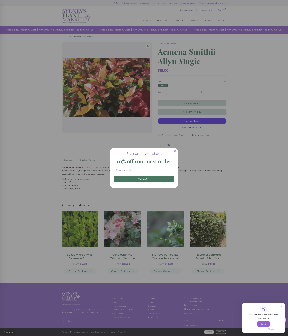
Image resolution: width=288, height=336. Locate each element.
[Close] (175, 151)
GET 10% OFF (144, 179)
